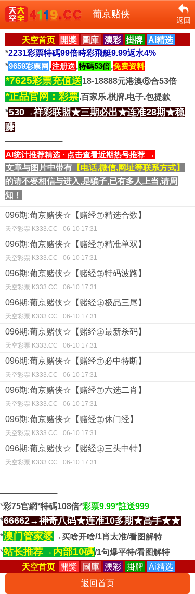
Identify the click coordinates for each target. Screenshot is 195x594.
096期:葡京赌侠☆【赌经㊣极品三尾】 (75, 309)
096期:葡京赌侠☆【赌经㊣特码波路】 (75, 280)
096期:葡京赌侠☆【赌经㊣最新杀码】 (75, 338)
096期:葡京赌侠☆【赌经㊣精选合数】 (75, 221)
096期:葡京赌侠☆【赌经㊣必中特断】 (75, 367)
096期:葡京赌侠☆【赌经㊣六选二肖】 (75, 396)
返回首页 (97, 583)
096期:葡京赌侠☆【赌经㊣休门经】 (71, 426)
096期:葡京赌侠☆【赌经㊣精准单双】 (75, 251)
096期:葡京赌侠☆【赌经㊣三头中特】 (75, 455)
